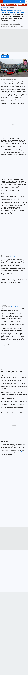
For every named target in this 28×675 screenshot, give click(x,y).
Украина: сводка (21, 4)
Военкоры (15, 4)
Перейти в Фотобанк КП (15, 177)
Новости (3, 4)
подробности (21, 452)
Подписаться (5, 56)
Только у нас (9, 4)
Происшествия (3, 7)
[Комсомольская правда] (8, 2)
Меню (1, 1)
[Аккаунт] (26, 1)
